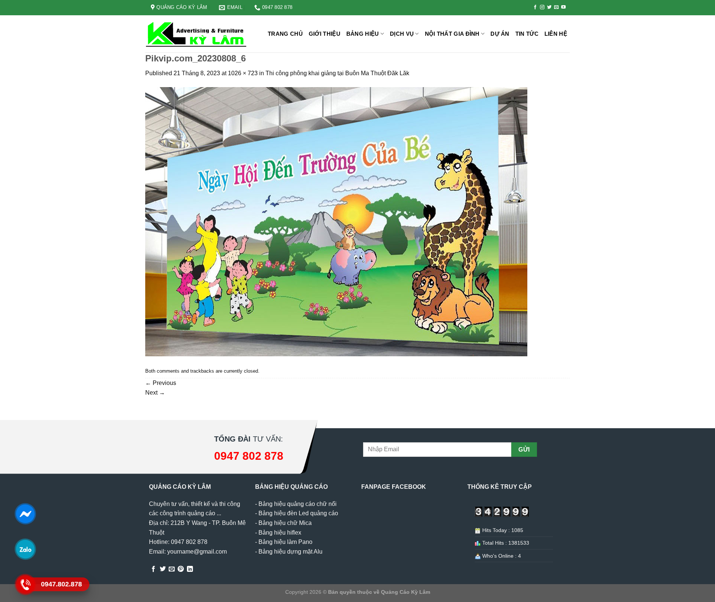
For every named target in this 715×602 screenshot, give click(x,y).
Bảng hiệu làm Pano (285, 542)
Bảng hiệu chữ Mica (285, 523)
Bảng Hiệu (362, 34)
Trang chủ (285, 34)
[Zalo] (25, 549)
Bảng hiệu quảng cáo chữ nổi (297, 504)
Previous (160, 383)
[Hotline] (25, 584)
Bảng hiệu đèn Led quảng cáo (298, 513)
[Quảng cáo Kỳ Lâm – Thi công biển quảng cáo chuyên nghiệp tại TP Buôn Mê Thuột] (197, 34)
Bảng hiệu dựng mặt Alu (290, 551)
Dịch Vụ (402, 34)
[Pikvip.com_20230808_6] (336, 221)
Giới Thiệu (324, 34)
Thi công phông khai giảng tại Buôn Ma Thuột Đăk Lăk (337, 73)
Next (155, 392)
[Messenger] (25, 513)
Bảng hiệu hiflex (279, 532)
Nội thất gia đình (452, 34)
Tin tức (526, 34)
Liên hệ (555, 34)
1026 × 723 (243, 73)
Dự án (499, 34)
